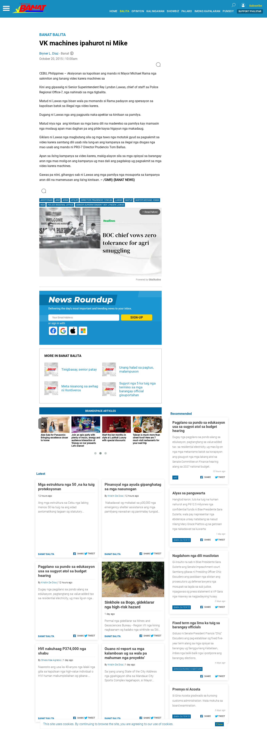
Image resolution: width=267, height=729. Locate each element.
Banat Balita (52, 34)
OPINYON (138, 11)
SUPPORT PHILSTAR (249, 11)
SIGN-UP (136, 317)
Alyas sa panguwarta (188, 493)
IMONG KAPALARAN (207, 11)
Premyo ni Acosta (186, 689)
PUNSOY (228, 11)
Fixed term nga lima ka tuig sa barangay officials (196, 625)
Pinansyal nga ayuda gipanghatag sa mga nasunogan (133, 486)
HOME (113, 11)
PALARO (186, 11)
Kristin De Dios (115, 496)
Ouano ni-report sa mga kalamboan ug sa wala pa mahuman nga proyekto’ (126, 653)
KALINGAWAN (155, 11)
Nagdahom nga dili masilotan (195, 556)
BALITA (124, 11)
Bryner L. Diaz (48, 53)
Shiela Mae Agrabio (51, 660)
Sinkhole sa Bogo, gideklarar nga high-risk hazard (129, 604)
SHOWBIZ (173, 11)
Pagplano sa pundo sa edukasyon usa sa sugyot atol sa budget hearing (66, 571)
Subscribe (255, 5)
